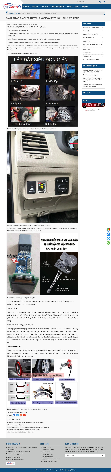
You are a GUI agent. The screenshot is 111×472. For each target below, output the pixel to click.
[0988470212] (108, 243)
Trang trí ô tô (87, 52)
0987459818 (17, 457)
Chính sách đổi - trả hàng (47, 449)
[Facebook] (108, 234)
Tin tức (69, 7)
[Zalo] (108, 238)
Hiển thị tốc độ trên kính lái (90, 34)
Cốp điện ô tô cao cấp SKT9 (91, 59)
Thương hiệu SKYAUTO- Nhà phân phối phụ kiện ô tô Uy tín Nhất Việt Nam (28, 427)
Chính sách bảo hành (46, 452)
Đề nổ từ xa (86, 49)
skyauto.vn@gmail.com (18, 454)
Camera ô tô (86, 31)
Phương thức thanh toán (47, 456)
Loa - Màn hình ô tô (88, 37)
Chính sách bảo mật (46, 447)
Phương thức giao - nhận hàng (49, 461)
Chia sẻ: (9, 415)
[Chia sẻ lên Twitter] (17, 415)
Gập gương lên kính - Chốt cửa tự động (92, 45)
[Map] (108, 230)
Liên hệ (76, 7)
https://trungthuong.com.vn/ (39, 409)
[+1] (24, 415)
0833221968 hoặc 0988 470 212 (22, 451)
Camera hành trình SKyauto (16, 425)
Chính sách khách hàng (47, 454)
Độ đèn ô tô (86, 41)
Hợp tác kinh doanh (58, 7)
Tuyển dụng (85, 7)
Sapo (74, 470)
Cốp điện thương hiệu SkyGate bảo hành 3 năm (21, 432)
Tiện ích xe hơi (87, 56)
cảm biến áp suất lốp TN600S (19, 412)
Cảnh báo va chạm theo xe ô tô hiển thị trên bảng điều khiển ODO (26, 422)
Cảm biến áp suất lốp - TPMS (91, 27)
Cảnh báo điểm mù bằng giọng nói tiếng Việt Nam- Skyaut (24, 429)
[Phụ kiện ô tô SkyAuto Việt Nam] (16, 5)
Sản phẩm (45, 7)
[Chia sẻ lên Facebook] (14, 415)
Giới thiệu (35, 7)
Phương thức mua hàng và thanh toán (50, 459)
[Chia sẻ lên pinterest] (21, 415)
